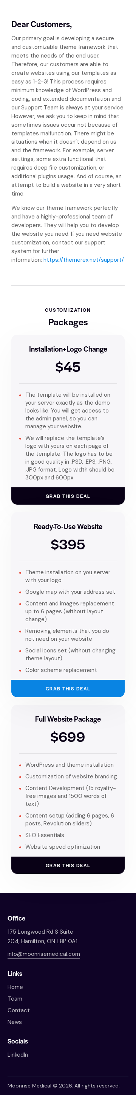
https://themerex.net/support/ (83, 260)
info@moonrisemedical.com (44, 954)
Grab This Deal (68, 496)
